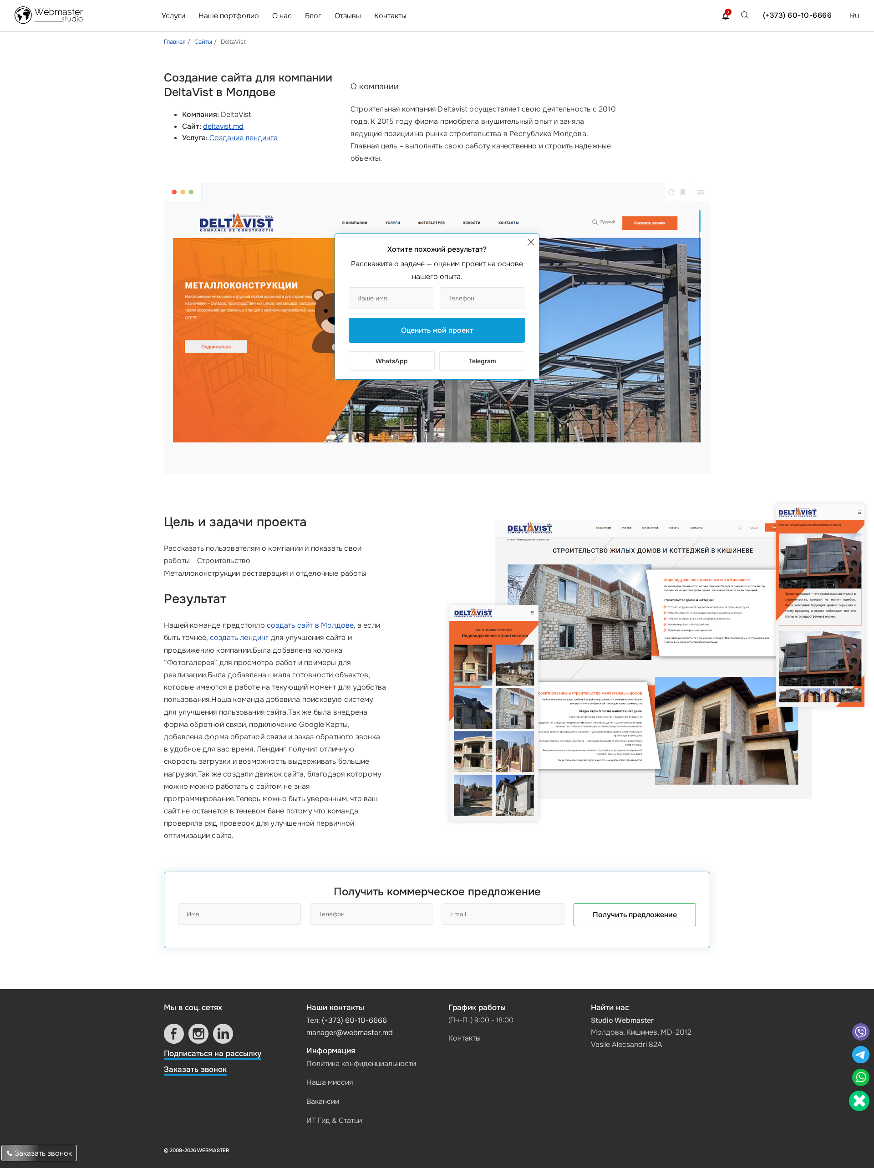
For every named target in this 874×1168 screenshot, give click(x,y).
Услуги (173, 15)
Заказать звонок (195, 1069)
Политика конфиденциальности (361, 1063)
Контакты (390, 15)
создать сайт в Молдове (310, 625)
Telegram (482, 361)
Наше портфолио (228, 15)
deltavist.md (223, 126)
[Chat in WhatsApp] (860, 1078)
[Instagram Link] (198, 1034)
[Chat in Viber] (860, 1033)
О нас (282, 15)
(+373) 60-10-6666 (797, 15)
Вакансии (322, 1101)
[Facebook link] (174, 1034)
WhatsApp (392, 361)
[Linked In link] (223, 1034)
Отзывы (348, 15)
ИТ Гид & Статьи (334, 1120)
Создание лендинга (243, 137)
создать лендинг (239, 637)
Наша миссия (329, 1082)
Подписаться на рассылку (212, 1053)
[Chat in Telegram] (860, 1056)
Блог (313, 15)
